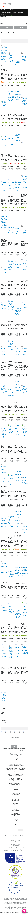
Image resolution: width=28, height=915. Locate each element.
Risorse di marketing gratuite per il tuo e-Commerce (15, 768)
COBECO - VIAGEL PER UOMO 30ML (4, 117)
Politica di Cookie (15, 813)
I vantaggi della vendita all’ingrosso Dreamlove (15, 767)
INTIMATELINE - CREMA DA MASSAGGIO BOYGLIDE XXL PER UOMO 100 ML (11, 200)
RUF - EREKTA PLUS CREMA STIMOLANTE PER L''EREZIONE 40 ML (17, 407)
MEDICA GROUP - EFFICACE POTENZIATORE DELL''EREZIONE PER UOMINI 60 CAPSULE (24, 670)
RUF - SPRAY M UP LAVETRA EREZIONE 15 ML (10, 449)
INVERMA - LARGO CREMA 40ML (17, 245)
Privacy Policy (15, 811)
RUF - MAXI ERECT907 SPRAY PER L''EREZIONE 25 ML (24, 409)
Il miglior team (15, 803)
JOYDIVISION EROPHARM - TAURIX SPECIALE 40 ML (17, 326)
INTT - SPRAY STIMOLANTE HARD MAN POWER (4, 630)
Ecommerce (15, 789)
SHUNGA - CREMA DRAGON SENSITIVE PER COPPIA (24, 496)
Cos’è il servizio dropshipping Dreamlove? (15, 765)
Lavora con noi (15, 804)
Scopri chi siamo (4, 9)
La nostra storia (15, 800)
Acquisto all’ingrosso (15, 795)
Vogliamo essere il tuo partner (15, 802)
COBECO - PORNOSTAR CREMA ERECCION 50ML (24, 77)
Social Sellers (15, 790)
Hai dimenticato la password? (13, 748)
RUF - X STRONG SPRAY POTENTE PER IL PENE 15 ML (24, 449)
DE (17, 759)
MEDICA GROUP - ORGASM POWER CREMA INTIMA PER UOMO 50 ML (4, 670)
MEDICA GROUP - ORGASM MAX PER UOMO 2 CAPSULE (3, 712)
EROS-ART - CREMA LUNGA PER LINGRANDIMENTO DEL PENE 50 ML (11, 116)
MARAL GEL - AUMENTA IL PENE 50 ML (24, 326)
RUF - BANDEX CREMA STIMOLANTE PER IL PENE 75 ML (17, 629)
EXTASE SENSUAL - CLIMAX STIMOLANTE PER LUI (17, 158)
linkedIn (15, 823)
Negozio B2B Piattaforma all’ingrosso (15, 774)
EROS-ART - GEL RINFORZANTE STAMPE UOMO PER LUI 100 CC (17, 116)
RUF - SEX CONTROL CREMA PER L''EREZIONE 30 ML (4, 409)
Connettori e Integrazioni (16, 778)
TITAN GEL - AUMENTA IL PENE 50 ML (11, 588)
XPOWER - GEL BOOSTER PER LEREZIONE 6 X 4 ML (24, 587)
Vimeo (15, 821)
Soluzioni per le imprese (15, 9)
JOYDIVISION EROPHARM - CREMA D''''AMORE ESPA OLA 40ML (11, 285)
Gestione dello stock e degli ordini (15, 775)
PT (17, 762)
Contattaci (5, 748)
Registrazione (22, 748)
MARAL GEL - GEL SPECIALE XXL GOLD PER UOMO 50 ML (4, 366)
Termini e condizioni (15, 810)
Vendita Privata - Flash (15, 792)
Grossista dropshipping (18, 12)
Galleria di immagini (15, 805)
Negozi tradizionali (15, 794)
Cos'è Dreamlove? (15, 799)
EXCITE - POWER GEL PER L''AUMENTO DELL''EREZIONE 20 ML (11, 157)
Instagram (16, 819)
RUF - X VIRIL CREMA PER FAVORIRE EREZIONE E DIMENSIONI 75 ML (17, 449)
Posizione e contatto (15, 807)
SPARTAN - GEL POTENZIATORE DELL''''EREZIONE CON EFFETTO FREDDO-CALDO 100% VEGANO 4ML (17, 539)
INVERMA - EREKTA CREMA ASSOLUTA (10, 244)
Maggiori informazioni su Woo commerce (15, 782)
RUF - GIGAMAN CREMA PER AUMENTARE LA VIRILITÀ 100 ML (24, 366)
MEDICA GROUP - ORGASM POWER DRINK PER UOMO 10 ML (10, 671)
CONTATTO (3, 14)
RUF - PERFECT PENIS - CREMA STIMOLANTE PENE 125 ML (4, 449)
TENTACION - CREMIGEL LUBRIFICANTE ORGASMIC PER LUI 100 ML (24, 543)
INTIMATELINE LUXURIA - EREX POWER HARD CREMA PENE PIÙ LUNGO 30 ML (24, 199)
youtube (15, 824)
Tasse (15, 815)
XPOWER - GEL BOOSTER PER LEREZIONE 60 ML (17, 587)
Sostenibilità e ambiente (15, 814)
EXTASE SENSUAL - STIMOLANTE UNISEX (24, 158)
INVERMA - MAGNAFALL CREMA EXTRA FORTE (24, 244)
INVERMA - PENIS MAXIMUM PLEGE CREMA (3, 286)
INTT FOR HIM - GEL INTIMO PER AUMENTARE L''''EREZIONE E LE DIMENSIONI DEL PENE (4, 242)
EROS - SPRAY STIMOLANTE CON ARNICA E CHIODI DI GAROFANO (4, 156)
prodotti (9, 14)
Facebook (16, 820)
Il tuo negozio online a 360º (15, 784)
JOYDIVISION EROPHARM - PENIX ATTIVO (4, 326)
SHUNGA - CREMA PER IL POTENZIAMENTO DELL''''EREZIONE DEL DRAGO (4, 543)
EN (17, 757)
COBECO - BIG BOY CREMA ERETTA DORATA (10, 77)
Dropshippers (15, 788)
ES (17, 755)
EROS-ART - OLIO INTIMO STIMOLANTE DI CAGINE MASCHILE (24, 116)
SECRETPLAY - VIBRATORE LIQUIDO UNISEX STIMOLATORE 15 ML (17, 495)
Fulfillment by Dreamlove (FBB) (15, 776)
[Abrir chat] (24, 911)
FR (17, 758)
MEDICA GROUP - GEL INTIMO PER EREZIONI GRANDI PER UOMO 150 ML (24, 628)
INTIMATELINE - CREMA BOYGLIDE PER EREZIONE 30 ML (4, 201)
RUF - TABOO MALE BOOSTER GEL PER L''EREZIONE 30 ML (11, 628)
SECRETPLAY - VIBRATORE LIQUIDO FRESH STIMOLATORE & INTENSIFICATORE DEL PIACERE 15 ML (4, 493)
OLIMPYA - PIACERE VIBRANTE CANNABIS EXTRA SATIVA (10, 365)
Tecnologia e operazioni (6, 12)
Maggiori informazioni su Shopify (15, 783)
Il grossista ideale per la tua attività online (15, 769)
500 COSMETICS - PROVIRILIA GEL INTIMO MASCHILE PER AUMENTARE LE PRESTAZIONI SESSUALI (4, 72)
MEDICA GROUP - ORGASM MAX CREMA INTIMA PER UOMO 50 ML (17, 670)
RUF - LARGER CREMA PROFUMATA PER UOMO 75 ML (11, 408)
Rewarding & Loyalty (15, 793)
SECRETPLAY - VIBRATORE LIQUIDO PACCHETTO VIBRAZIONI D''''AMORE (11, 495)
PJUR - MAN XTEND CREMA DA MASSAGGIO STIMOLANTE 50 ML (17, 366)
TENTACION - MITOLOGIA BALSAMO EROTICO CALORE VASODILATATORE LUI (4, 584)
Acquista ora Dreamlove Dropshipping (15, 780)
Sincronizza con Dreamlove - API (15, 779)
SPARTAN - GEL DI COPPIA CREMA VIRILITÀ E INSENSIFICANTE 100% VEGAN (11, 542)
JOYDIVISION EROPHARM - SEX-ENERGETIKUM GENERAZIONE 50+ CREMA (11, 325)
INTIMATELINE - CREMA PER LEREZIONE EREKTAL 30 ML (17, 201)
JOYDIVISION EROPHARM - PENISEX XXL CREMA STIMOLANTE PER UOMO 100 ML (24, 284)
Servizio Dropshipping (15, 773)
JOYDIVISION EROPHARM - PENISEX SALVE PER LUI (17, 286)
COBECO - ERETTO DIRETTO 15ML (17, 77)
